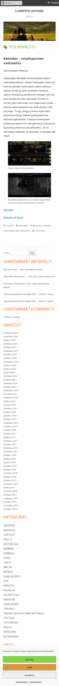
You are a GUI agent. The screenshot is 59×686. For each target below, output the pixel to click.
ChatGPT (9, 534)
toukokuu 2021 (10, 408)
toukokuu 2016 (10, 473)
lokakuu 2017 (9, 437)
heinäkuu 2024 (10, 376)
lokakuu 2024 (9, 365)
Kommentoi (40, 230)
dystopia (47, 225)
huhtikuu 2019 (9, 419)
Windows (9, 631)
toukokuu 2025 (10, 343)
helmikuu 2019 (10, 426)
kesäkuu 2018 (9, 430)
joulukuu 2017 (9, 433)
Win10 (7, 627)
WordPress (11, 636)
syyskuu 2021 (9, 404)
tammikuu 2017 (10, 451)
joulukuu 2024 (9, 358)
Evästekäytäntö (22, 682)
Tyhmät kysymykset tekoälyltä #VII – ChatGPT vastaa (28, 301)
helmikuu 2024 (10, 394)
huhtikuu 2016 (9, 476)
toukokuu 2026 (10, 333)
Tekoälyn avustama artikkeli (23, 613)
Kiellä (29, 667)
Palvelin (9, 590)
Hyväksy (29, 659)
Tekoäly (9, 608)
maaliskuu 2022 (10, 397)
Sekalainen (11, 604)
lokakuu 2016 (9, 458)
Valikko (55, 2)
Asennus (9, 530)
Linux (7, 562)
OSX (5, 581)
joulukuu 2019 (9, 415)
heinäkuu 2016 (10, 466)
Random (9, 599)
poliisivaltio (14, 230)
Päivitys (8, 585)
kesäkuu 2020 (9, 412)
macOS (7, 567)
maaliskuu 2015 (10, 498)
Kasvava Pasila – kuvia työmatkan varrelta (22, 269)
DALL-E (7, 539)
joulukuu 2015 (9, 480)
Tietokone (10, 622)
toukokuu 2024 (10, 383)
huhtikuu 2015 (9, 494)
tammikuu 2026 (10, 336)
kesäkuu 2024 (9, 379)
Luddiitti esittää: (29, 11)
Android (9, 525)
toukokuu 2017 (10, 440)
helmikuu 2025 (10, 354)
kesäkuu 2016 (9, 469)
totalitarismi (25, 230)
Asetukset (29, 675)
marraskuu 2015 (10, 484)
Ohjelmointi (11, 576)
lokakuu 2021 (9, 401)
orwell (6, 230)
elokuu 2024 (9, 372)
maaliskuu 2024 (10, 390)
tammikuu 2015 (10, 505)
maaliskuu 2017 (10, 448)
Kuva (6, 558)
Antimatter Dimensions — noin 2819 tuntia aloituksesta (29, 276)
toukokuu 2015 (10, 491)
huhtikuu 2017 (9, 444)
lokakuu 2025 (9, 340)
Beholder (8, 209)
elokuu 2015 (9, 487)
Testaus (9, 618)
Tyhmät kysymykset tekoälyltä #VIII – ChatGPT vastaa (28, 294)
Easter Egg (10, 544)
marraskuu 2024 (10, 361)
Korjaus (8, 553)
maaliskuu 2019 (10, 422)
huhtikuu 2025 (9, 347)
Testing (16, 317)
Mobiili (8, 571)
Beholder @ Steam (13, 217)
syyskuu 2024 (9, 368)
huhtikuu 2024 (9, 386)
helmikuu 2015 (10, 502)
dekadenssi (38, 225)
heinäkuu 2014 (10, 509)
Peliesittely (23, 225)
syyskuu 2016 (9, 462)
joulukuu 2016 (9, 455)
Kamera (8, 548)
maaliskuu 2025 (10, 350)
